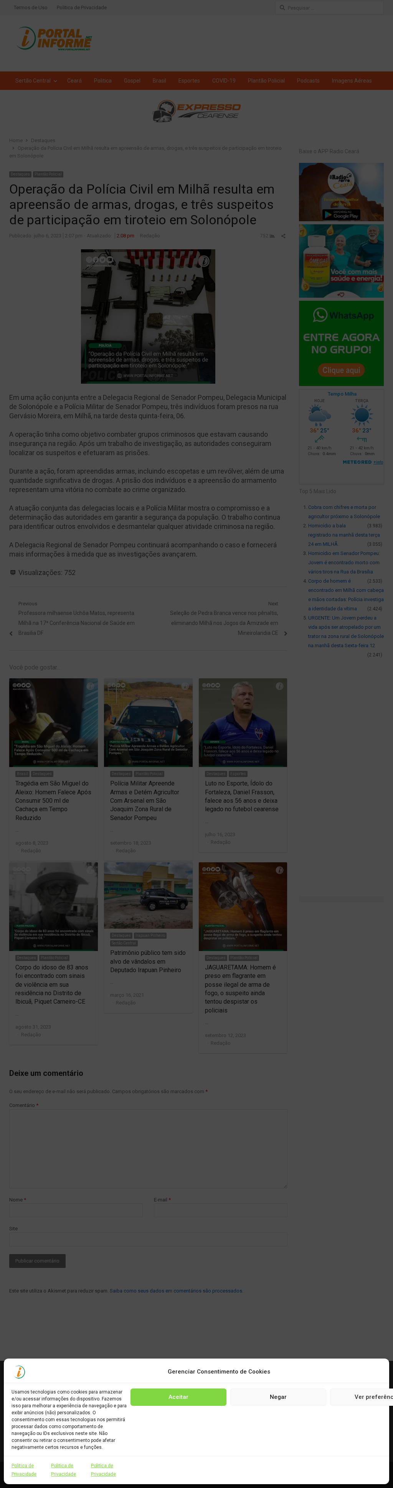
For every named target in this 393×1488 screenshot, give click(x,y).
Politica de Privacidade (24, 1470)
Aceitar (178, 1397)
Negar (278, 1397)
